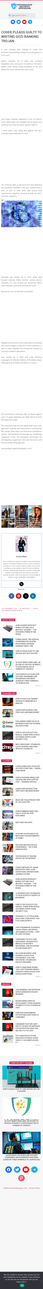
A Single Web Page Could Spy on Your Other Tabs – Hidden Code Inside (28, 768)
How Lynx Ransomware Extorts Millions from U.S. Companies (27, 1015)
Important (26, 608)
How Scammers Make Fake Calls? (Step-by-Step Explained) (27, 813)
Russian (19, 610)
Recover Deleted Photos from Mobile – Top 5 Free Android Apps (26, 847)
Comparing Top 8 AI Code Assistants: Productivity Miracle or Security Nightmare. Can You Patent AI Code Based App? (27, 943)
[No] (40, 1280)
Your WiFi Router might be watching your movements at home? (27, 836)
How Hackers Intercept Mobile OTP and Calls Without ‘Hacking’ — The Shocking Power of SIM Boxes (26, 629)
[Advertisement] (21, 95)
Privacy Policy (34, 1188)
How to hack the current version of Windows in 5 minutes (27, 701)
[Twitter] (21, 584)
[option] (8, 516)
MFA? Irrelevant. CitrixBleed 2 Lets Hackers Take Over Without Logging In (28, 746)
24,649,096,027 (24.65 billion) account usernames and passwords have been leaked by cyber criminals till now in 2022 (27, 678)
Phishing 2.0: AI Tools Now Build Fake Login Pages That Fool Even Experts (28, 918)
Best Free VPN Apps (24, 822)
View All (38, 686)
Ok (22, 1285)
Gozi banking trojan (9, 610)
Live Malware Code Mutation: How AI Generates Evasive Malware (28, 992)
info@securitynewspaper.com (15, 1188)
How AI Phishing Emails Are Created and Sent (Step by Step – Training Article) (27, 780)
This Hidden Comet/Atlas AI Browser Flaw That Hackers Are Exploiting (28, 723)
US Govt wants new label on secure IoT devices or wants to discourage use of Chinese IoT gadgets (21, 1123)
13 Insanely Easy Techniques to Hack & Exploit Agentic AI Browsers (28, 895)
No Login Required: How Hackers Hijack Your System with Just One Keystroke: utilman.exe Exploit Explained (26, 957)
